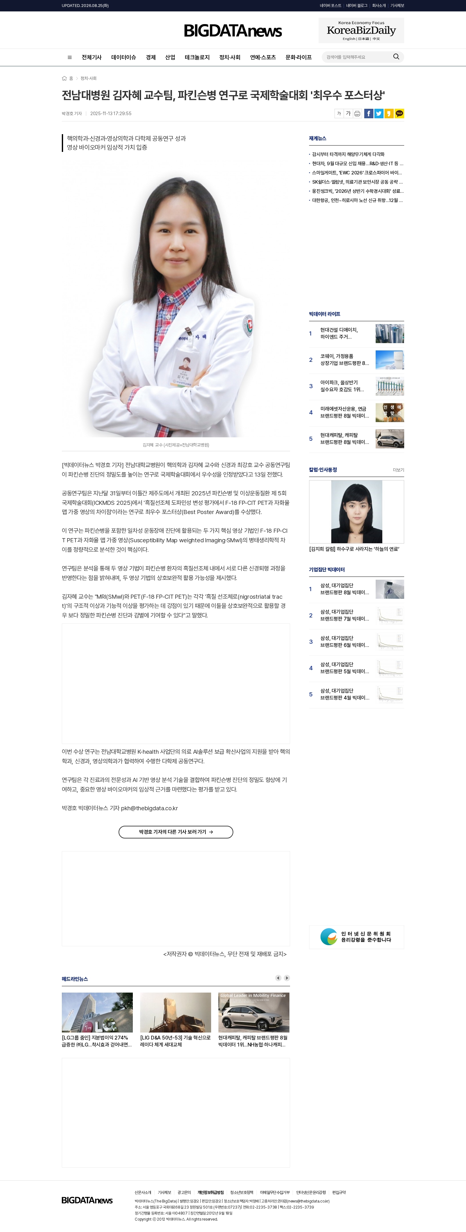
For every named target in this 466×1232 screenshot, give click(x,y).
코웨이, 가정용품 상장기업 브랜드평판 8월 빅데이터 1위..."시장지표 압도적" (345, 360)
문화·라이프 (299, 57)
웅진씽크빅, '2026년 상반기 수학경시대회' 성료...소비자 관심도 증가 (358, 191)
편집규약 (338, 1192)
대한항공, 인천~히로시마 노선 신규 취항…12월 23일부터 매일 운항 (358, 200)
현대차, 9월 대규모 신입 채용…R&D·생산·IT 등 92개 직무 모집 (358, 163)
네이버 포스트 (330, 5)
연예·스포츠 (263, 57)
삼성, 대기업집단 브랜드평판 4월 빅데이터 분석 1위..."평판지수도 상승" (345, 694)
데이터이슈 (123, 57)
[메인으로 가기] (87, 1202)
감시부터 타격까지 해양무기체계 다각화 (348, 154)
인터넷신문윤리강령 (311, 1192)
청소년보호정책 (241, 1192)
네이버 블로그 (356, 5)
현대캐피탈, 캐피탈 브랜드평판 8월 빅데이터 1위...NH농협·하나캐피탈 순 (252, 1041)
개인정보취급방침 (210, 1192)
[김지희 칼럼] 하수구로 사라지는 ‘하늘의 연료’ (354, 549)
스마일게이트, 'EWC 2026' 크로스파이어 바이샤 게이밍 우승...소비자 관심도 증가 (358, 173)
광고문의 (184, 1192)
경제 (151, 57)
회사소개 (379, 5)
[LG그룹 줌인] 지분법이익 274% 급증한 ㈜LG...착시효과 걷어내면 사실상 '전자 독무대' (95, 1041)
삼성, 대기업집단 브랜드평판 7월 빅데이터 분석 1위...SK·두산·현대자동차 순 (345, 616)
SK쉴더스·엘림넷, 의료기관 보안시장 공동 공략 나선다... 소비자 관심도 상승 (358, 182)
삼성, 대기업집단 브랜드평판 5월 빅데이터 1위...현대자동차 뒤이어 (345, 668)
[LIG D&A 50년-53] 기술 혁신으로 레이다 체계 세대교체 (175, 1041)
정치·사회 (230, 57)
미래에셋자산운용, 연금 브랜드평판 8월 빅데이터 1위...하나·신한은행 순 (345, 413)
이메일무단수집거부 (274, 1192)
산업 (170, 57)
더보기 (398, 470)
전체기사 (92, 57)
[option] (101, 1020)
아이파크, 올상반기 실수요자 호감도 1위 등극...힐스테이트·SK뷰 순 (343, 386)
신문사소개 (143, 1192)
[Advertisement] (115, 684)
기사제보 (397, 5)
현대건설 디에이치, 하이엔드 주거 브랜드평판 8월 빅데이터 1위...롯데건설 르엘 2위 (345, 334)
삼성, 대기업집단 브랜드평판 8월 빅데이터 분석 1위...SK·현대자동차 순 (345, 589)
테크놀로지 (197, 57)
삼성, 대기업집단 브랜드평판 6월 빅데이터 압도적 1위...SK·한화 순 (345, 642)
